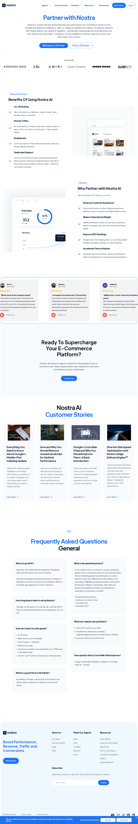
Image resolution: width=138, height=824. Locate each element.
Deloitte (88, 582)
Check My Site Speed (109, 743)
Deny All (108, 820)
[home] (9, 5)
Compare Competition (109, 754)
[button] (46, 5)
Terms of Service (42, 814)
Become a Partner (53, 45)
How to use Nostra (107, 751)
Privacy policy (26, 814)
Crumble (76, 747)
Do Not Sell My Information (89, 820)
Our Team (56, 739)
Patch (75, 754)
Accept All (124, 820)
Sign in (131, 5)
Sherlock (77, 751)
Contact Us (69, 378)
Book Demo (119, 5)
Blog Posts (104, 747)
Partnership (104, 5)
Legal (54, 747)
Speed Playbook (106, 762)
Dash (75, 739)
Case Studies (105, 739)
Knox (75, 743)
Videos (103, 758)
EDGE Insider (11, 761)
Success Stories (61, 5)
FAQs (54, 751)
